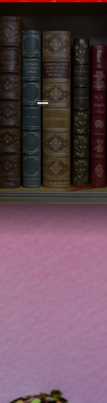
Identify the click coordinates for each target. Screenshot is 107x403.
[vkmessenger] (104, 1)
